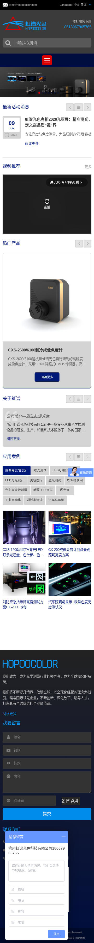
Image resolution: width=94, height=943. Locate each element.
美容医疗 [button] (36, 480)
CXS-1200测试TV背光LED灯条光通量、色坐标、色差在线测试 (23, 555)
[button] (36, 93)
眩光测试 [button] (40, 470)
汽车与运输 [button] (56, 500)
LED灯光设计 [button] (14, 480)
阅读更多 (32, 143)
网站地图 (80, 938)
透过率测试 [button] (35, 500)
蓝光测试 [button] (55, 480)
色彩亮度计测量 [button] (16, 490)
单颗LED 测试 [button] (43, 490)
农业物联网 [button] (75, 480)
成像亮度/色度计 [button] (16, 470)
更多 (88, 167)
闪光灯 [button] (64, 490)
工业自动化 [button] (13, 500)
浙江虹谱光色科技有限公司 (26, 23)
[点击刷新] (71, 801)
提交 (47, 814)
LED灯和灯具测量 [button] (65, 470)
